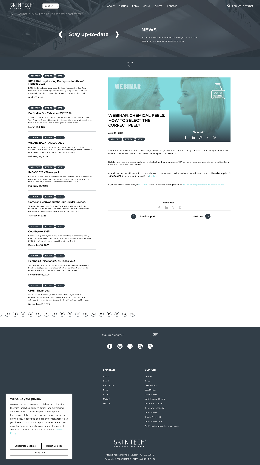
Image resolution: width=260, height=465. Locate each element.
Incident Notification (153, 403)
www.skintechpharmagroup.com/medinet (203, 184)
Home (13, 14)
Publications (108, 385)
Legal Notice (150, 390)
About (111, 6)
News (105, 390)
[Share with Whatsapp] (214, 137)
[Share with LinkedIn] (193, 137)
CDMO (146, 6)
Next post (198, 216)
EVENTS (48, 76)
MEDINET (236, 6)
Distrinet (107, 403)
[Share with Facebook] (186, 137)
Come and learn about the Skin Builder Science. (57, 202)
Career (158, 6)
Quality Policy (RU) (153, 421)
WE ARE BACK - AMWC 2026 (46, 143)
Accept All (39, 452)
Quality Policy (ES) (153, 417)
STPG (60, 76)
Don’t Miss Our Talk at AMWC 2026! (50, 113)
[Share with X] (207, 137)
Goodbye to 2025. (39, 231)
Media (135, 6)
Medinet (106, 399)
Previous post (147, 216)
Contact (172, 6)
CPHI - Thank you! (39, 290)
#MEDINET (143, 184)
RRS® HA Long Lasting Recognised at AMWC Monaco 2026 (56, 82)
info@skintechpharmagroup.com (122, 455)
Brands (123, 6)
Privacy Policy (151, 394)
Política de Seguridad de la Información (162, 426)
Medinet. (153, 176)
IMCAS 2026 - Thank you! (43, 172)
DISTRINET (248, 6)
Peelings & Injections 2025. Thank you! (51, 261)
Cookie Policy (151, 385)
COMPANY (35, 76)
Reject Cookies (54, 446)
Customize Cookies (25, 446)
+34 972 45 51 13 (147, 455)
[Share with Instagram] (200, 137)
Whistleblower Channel (155, 399)
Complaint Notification (155, 408)
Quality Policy (151, 412)
